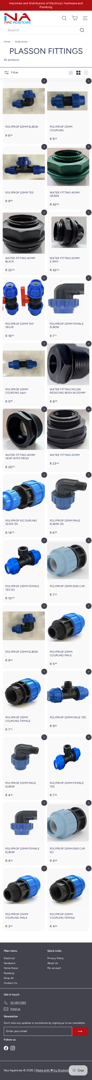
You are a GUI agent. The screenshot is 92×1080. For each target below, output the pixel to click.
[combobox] (46, 30)
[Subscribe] (80, 1031)
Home (7, 41)
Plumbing (9, 973)
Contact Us (10, 983)
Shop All (8, 978)
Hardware (9, 963)
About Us (52, 963)
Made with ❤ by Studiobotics (56, 1070)
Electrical (9, 958)
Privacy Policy (55, 958)
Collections (21, 41)
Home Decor (11, 968)
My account (54, 968)
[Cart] (74, 18)
